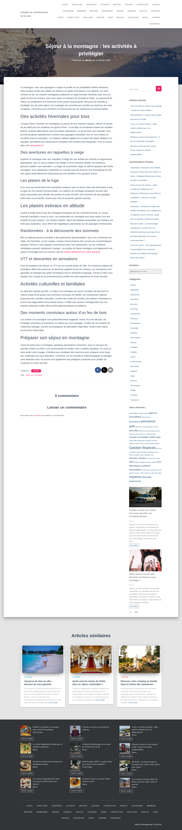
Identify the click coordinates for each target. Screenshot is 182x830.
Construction (142, 4)
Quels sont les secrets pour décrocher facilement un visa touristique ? (142, 577)
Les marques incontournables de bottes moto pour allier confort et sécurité (144, 781)
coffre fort (142, 434)
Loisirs (60, 17)
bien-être (117, 4)
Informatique (107, 11)
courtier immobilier (138, 437)
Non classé (88, 17)
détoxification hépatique (144, 440)
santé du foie (151, 458)
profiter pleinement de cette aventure (82, 252)
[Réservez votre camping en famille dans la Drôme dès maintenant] (139, 659)
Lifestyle (143, 11)
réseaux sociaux (138, 458)
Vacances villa (149, 473)
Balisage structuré (152, 427)
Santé (110, 17)
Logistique (155, 11)
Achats (65, 4)
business (157, 431)
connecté (37, 415)
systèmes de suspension (149, 470)
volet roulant (157, 473)
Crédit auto (155, 437)
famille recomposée (135, 443)
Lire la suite (52, 703)
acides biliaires (133, 413)
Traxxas (136, 473)
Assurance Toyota (141, 427)
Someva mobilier (151, 462)
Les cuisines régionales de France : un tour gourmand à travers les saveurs (47, 781)
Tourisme (156, 17)
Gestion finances (142, 448)
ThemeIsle (157, 824)
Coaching (129, 4)
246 (135, 612)
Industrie (94, 11)
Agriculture (77, 4)
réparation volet (148, 455)
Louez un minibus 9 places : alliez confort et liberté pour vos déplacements (143, 128)
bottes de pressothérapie (146, 431)
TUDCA (142, 473)
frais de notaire (145, 443)
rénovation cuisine (138, 455)
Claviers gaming (134, 434)
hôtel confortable (142, 452)
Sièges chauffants (140, 462)
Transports (155, 24)
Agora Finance (146, 417)
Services (120, 17)
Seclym (157, 458)
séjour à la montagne (34, 375)
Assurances (91, 4)
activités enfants (143, 413)
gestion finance (155, 443)
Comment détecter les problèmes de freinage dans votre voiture (144, 253)
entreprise (154, 440)
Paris (130, 455)
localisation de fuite (152, 452)
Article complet (27, 739)
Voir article (134, 545)
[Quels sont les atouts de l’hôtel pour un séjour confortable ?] (91, 659)
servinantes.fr (36, 145)
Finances (156, 4)
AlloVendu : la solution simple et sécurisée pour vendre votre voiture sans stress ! (146, 764)
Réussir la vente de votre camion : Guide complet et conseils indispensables (143, 150)
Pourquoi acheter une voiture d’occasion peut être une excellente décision (142, 513)
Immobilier (81, 11)
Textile (145, 17)
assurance (134, 421)
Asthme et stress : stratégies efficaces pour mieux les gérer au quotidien (145, 176)
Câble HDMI (132, 440)
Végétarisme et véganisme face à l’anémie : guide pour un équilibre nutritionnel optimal (145, 215)
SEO (131, 462)
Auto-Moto (104, 4)
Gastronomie (68, 11)
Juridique (132, 11)
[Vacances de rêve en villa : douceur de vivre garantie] (42, 659)
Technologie (133, 17)
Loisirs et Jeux (73, 17)
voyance (135, 476)
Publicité (100, 17)
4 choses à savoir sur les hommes (95, 727)
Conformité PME (150, 434)
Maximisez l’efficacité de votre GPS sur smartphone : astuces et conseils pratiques (145, 197)
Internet (120, 11)
